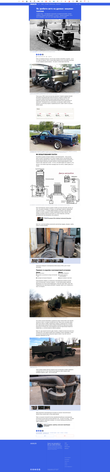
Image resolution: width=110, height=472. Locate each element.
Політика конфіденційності (68, 466)
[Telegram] (37, 469)
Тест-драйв (46, 4)
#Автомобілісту (46, 433)
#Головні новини (53, 432)
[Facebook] (31, 469)
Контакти (66, 464)
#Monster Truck (46, 432)
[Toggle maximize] (78, 230)
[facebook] (39, 54)
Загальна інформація (68, 457)
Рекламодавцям (67, 459)
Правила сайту (67, 461)
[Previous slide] (31, 243)
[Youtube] (35, 469)
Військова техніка (52, 4)
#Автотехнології (39, 433)
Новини (42, 4)
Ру (79, 4)
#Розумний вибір (39, 432)
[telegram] (37, 54)
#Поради (66, 432)
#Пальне (62, 432)
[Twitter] (33, 469)
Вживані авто (58, 4)
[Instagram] (39, 469)
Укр (76, 4)
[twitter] (41, 54)
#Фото (58, 432)
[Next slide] (78, 243)
